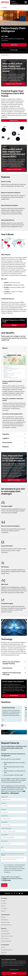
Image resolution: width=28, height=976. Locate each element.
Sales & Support (5, 931)
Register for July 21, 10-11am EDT (14, 83)
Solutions (4, 7)
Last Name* (3, 809)
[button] (14, 133)
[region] (14, 965)
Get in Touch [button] (14, 45)
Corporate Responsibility (6, 950)
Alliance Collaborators (6, 941)
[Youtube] (19, 893)
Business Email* (4, 796)
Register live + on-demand (14, 480)
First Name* (3, 803)
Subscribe (14, 325)
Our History (3, 903)
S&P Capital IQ (15, 793)
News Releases (4, 919)
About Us (3, 911)
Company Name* (4, 815)
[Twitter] (12, 893)
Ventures (3, 906)
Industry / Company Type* (6, 828)
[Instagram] (17, 893)
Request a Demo (14, 120)
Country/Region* (4, 834)
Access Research (14, 695)
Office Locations (5, 938)
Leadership (3, 952)
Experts (3, 955)
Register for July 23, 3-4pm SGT (14, 169)
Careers (3, 947)
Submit (4, 885)
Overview (3, 917)
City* (2, 847)
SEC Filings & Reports (6, 924)
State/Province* (4, 841)
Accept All (14, 973)
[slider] (14, 716)
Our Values (3, 900)
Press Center (4, 908)
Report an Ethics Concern (7, 936)
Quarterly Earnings (5, 922)
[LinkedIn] (22, 893)
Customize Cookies (14, 969)
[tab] (14, 389)
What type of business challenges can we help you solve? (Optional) (12, 854)
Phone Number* (4, 822)
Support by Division (5, 933)
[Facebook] (14, 893)
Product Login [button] (14, 50)
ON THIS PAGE (4, 55)
